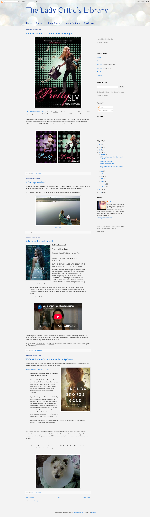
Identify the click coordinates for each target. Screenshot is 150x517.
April (102, 179)
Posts (101, 107)
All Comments (103, 110)
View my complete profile (104, 218)
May (101, 176)
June (102, 173)
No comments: (39, 232)
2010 (100, 192)
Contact (40, 23)
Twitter (99, 57)
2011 (100, 190)
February (103, 184)
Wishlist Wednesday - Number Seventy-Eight (49, 33)
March (102, 181)
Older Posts (86, 498)
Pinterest (99, 75)
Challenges (89, 23)
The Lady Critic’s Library (67, 10)
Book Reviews (54, 23)
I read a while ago (37, 112)
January (103, 186)
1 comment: (38, 173)
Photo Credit (58, 227)
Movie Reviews (73, 23)
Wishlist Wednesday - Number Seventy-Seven (49, 359)
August (102, 155)
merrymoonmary (78, 512)
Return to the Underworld (39, 241)
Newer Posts (30, 498)
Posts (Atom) (37, 501)
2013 (100, 150)
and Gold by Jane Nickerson (39, 370)
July (101, 171)
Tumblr (99, 72)
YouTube (99, 64)
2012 (100, 152)
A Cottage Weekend (36, 182)
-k (110, 201)
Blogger (93, 512)
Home (29, 23)
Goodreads (100, 61)
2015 (100, 145)
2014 (100, 147)
